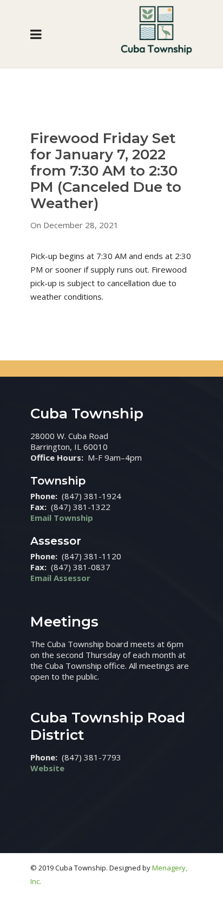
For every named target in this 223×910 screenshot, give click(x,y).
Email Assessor (60, 577)
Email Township (61, 517)
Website (47, 768)
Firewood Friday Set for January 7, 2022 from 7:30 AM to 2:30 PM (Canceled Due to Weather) (105, 171)
